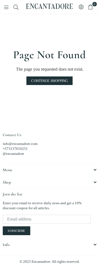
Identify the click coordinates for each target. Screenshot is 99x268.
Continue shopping (49, 81)
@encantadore (13, 154)
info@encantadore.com (20, 144)
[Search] (16, 7)
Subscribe (16, 230)
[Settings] (81, 7)
